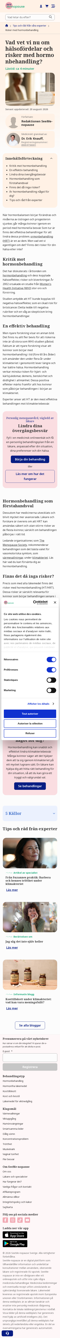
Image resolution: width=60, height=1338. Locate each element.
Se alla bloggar (30, 1025)
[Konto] (41, 6)
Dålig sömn (9, 1133)
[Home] (14, 6)
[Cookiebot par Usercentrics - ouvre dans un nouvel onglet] (35, 602)
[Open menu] (53, 6)
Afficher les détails (39, 703)
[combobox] (30, 17)
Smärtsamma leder (13, 1128)
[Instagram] (12, 1220)
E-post (7, 1051)
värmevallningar (13, 557)
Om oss (7, 1171)
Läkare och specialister (15, 1176)
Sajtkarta (8, 1207)
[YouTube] (27, 1220)
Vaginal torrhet (11, 1154)
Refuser (30, 733)
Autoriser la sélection (30, 723)
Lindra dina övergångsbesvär (27, 174)
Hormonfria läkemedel (15, 1086)
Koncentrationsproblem (15, 1138)
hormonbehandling (15, 275)
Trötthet (7, 1144)
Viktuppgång (9, 1118)
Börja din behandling (30, 459)
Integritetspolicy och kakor (17, 1202)
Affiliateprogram (11, 1191)
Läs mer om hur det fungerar (30, 476)
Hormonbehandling (13, 1080)
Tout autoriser (30, 713)
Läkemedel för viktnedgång (17, 1101)
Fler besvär (8, 1159)
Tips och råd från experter (25, 200)
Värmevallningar (11, 1113)
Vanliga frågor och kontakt (17, 1186)
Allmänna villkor (11, 1196)
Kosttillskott (9, 1091)
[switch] (51, 669)
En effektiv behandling (23, 170)
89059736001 (28, 145)
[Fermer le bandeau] (55, 602)
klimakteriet (40, 557)
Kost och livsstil (11, 1096)
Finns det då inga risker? (24, 187)
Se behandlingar (30, 786)
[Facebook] (5, 1220)
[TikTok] (20, 1220)
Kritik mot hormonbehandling (28, 166)
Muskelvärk (9, 1149)
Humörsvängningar (13, 1123)
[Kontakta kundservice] (7, 1333)
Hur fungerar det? (12, 1181)
